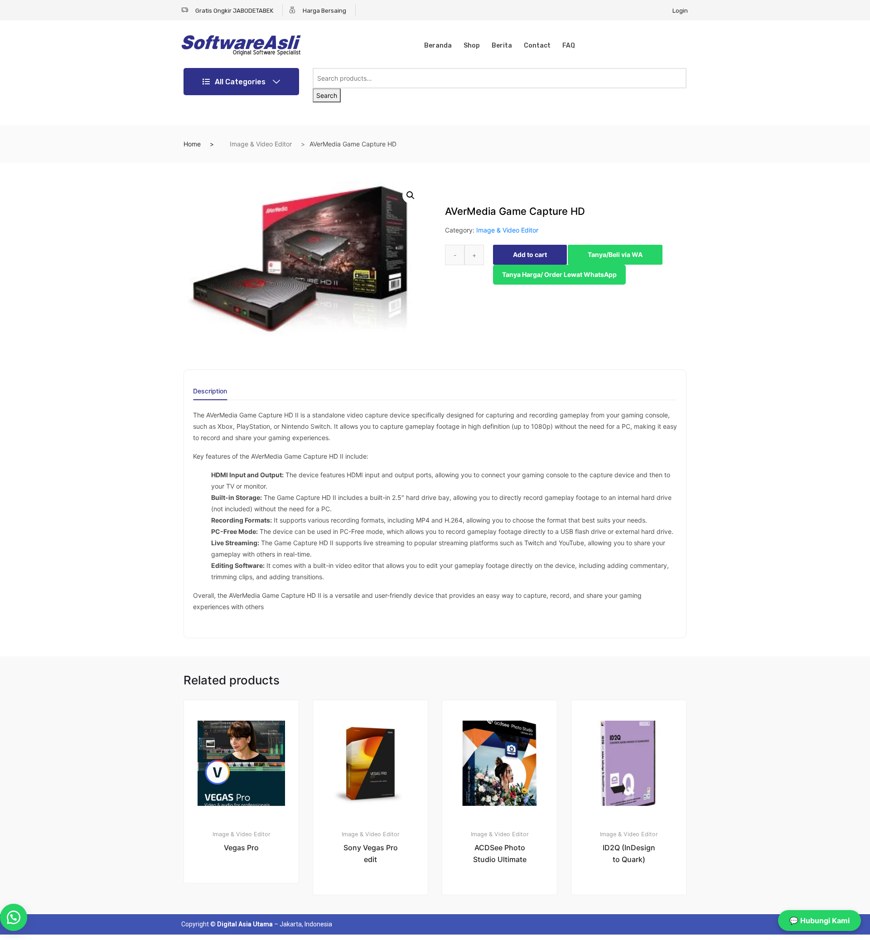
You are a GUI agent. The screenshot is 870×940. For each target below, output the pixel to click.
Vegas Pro (241, 847)
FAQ (568, 45)
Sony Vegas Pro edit (370, 853)
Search (326, 95)
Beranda (438, 45)
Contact (537, 45)
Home (192, 144)
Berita (502, 45)
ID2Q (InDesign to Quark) (629, 853)
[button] (410, 195)
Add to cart (530, 254)
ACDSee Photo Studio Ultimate (500, 853)
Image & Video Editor (261, 144)
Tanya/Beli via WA (615, 254)
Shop (472, 45)
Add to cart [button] (246, 914)
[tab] (210, 394)
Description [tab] (210, 391)
